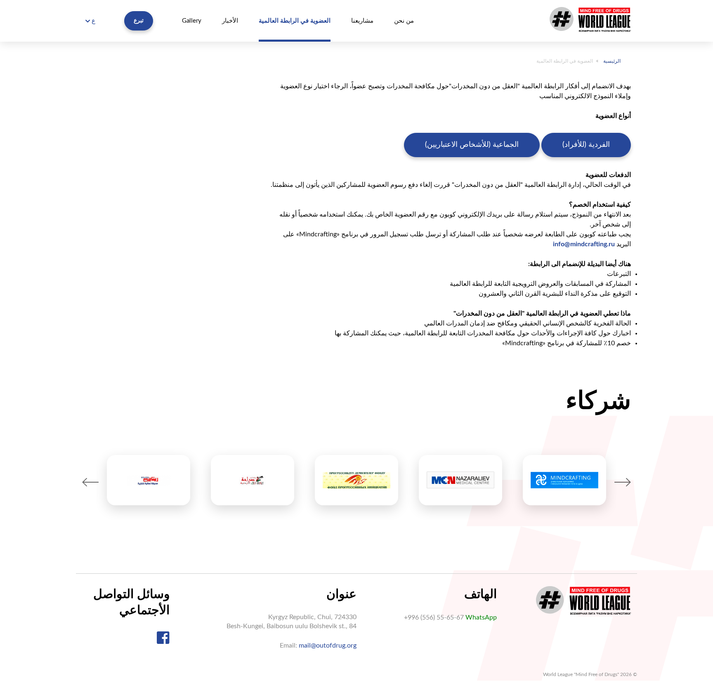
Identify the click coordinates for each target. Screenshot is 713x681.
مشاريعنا (362, 21)
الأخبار (230, 21)
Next (622, 482)
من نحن (404, 21)
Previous (90, 482)
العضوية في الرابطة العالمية (295, 21)
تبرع (139, 21)
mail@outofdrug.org (327, 645)
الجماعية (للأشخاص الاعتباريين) (472, 144)
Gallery (191, 21)
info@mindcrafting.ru (584, 244)
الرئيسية (612, 61)
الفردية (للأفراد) (586, 144)
